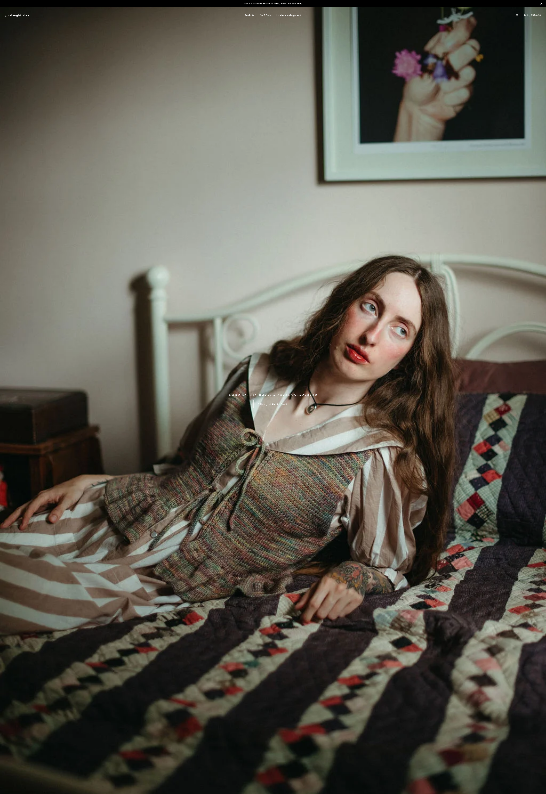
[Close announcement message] (541, 3)
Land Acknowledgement (288, 15)
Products (249, 15)
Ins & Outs (265, 15)
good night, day (17, 15)
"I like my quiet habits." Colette (273, 404)
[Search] (517, 15)
